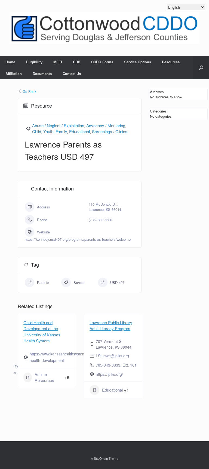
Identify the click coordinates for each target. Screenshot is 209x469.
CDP (76, 61)
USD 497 (117, 282)
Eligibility (34, 61)
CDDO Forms (102, 61)
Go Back (29, 91)
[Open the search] (201, 67)
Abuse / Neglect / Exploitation (58, 125)
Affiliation (13, 73)
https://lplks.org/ (109, 374)
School (78, 282)
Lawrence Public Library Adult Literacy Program (111, 326)
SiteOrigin (101, 458)
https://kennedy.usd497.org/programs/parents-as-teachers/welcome (78, 239)
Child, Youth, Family (49, 131)
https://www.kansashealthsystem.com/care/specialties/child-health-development (81, 357)
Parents (43, 282)
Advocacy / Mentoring (105, 125)
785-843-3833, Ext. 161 (116, 365)
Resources (171, 61)
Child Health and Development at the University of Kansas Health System (41, 332)
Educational (79, 131)
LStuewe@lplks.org (112, 355)
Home (10, 61)
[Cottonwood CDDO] (104, 28)
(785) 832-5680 (100, 219)
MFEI (57, 61)
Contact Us (72, 73)
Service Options (137, 61)
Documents (42, 73)
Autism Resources (44, 377)
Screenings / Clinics (109, 131)
